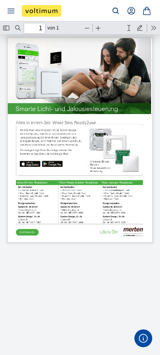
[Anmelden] (131, 11)
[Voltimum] (41, 11)
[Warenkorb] (147, 11)
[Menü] (11, 11)
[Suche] (116, 11)
